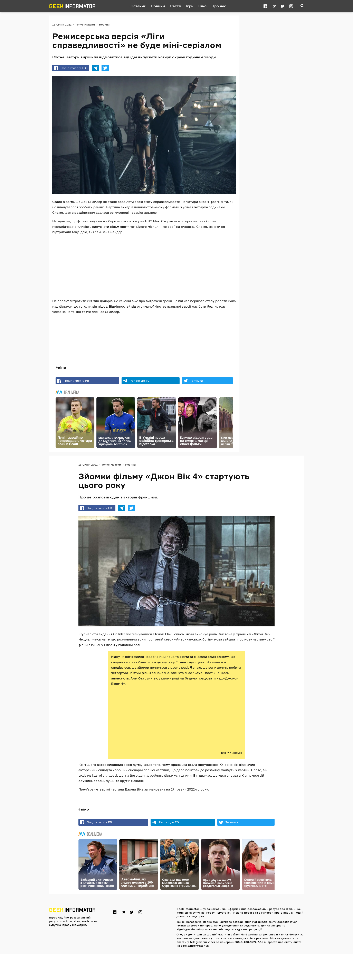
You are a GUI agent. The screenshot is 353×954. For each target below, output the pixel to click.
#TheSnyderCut (68, 332)
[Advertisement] (144, 266)
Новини (158, 6)
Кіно (202, 6)
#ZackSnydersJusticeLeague (113, 327)
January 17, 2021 (138, 341)
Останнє (138, 6)
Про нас (218, 6)
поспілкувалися (139, 634)
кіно (62, 367)
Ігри (189, 6)
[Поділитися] (95, 68)
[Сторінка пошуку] (302, 6)
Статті (175, 6)
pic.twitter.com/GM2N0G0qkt (164, 332)
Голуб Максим (85, 24)
